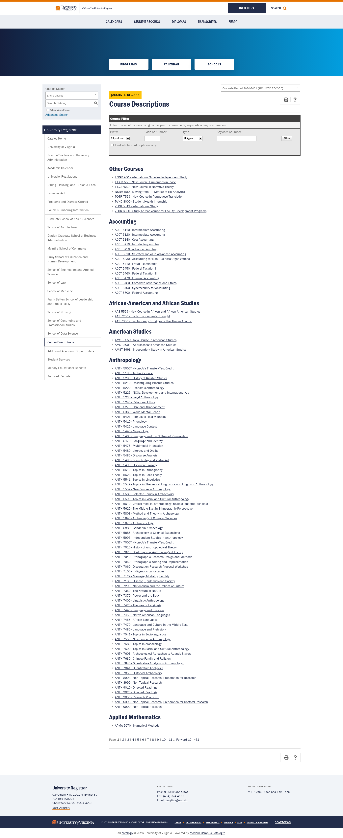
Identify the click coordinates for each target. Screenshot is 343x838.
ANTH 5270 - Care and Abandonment (140, 407)
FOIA (239, 822)
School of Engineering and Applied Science (70, 272)
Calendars (114, 21)
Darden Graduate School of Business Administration (71, 237)
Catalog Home (56, 138)
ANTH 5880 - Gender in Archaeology (139, 528)
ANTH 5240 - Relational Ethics (135, 402)
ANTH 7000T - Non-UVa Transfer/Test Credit (144, 542)
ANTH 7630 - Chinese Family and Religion (143, 658)
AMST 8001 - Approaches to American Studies (145, 345)
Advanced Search (56, 115)
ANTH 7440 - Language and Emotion (139, 610)
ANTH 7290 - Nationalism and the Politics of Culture (149, 586)
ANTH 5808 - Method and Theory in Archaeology (147, 513)
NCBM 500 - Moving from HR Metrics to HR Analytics (150, 192)
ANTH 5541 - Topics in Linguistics (137, 479)
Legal (178, 822)
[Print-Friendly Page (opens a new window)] (286, 99)
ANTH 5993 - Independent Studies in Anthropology (149, 538)
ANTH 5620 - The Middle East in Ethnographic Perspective (154, 508)
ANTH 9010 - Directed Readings (136, 687)
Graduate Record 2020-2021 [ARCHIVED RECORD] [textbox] (253, 88)
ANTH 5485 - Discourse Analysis (136, 455)
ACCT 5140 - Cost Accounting (134, 239)
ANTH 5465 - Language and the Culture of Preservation (151, 436)
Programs (128, 64)
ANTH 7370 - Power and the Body (137, 595)
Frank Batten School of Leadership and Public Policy (70, 301)
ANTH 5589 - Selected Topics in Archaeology (144, 494)
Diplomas (179, 21)
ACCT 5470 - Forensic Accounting (137, 278)
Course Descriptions (60, 342)
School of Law (56, 282)
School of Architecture (62, 227)
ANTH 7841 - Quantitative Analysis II (139, 668)
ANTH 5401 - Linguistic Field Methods (140, 417)
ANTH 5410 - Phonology (131, 421)
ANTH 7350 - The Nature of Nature (138, 591)
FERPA (233, 21)
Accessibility (193, 822)
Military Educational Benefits (66, 368)
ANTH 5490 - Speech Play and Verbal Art (142, 460)
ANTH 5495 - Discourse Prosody (136, 465)
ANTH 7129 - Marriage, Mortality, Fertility (142, 576)
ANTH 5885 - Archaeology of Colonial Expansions (147, 533)
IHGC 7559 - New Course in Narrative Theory (144, 187)
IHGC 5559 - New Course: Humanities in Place (145, 182)
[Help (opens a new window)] (295, 99)
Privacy (228, 822)
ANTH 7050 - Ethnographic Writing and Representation (151, 562)
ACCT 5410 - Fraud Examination (136, 264)
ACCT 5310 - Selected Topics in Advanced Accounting (150, 254)
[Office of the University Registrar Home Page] (84, 8)
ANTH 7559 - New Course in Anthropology (143, 639)
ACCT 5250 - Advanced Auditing (136, 249)
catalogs (127, 833)
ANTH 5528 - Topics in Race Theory (138, 475)
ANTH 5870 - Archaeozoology (134, 523)
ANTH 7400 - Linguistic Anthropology (139, 600)
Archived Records (58, 376)
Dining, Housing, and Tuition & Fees (71, 185)
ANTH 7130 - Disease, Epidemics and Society (145, 581)
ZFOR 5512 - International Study (136, 206)
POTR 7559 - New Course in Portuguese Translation (149, 196)
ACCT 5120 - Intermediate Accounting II (141, 234)
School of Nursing (59, 312)
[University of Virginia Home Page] (73, 822)
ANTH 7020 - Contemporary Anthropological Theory (149, 552)
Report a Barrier (257, 822)
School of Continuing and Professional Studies (64, 323)
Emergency (213, 822)
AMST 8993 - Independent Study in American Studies (150, 349)
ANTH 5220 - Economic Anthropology (139, 388)
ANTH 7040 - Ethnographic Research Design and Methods (153, 557)
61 (197, 739)
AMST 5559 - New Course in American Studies (145, 340)
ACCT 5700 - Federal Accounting (136, 293)
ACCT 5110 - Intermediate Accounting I (141, 230)
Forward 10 (183, 739)
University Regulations (62, 176)
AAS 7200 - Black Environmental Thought (142, 316)
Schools (214, 64)
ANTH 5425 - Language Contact (136, 426)
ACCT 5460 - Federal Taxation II (136, 273)
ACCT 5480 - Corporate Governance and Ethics (145, 283)
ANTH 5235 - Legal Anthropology (136, 397)
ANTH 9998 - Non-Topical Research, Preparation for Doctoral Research (161, 702)
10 (164, 739)
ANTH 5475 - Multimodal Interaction (139, 446)
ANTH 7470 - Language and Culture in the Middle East (151, 625)
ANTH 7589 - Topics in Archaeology (138, 644)
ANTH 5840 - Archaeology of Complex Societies (146, 518)
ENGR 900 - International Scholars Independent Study (151, 177)
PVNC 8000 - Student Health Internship (141, 201)
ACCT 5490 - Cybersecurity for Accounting (142, 288)
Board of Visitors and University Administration (68, 157)
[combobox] (260, 88)
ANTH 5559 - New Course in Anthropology (143, 489)
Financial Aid (56, 193)
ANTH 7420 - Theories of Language (138, 605)
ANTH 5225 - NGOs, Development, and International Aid (152, 392)
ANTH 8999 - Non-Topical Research (138, 682)
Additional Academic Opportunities (70, 351)
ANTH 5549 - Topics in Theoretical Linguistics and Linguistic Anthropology (164, 484)
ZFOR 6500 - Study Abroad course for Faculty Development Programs (160, 211)
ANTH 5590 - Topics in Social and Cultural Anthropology (152, 499)
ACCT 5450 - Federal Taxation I (135, 268)
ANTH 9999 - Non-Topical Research (138, 707)
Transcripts (207, 21)
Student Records (147, 21)
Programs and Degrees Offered (67, 202)
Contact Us (283, 822)
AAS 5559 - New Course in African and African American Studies (157, 311)
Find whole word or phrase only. (136, 145)
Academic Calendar (60, 168)
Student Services (58, 359)
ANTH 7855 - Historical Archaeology (138, 673)
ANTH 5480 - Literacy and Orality (136, 450)
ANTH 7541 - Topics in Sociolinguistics (140, 634)
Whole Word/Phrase (60, 109)
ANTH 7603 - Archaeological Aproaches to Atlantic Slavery (153, 653)
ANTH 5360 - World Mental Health (137, 412)
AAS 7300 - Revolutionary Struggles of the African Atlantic (153, 321)
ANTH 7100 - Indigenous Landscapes (139, 571)
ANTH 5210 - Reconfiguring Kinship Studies (144, 383)
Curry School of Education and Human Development (67, 259)
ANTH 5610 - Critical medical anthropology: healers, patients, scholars (161, 504)
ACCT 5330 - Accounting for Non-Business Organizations (152, 259)
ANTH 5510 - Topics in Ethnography (139, 470)
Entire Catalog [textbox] (55, 95)
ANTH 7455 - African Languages (136, 620)
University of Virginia (61, 147)
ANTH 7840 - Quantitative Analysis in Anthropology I (149, 663)
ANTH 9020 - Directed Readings (136, 692)
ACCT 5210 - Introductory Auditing (137, 244)
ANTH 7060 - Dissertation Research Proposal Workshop (151, 566)
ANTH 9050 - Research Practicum (137, 697)
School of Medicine (60, 291)
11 (170, 739)
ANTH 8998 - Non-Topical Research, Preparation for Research (155, 678)
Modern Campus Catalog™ (207, 833)
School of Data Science (62, 333)
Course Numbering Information (68, 210)
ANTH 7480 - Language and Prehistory (140, 629)
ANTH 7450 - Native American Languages (142, 615)
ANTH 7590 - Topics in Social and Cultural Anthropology (152, 649)
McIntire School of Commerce (66, 248)
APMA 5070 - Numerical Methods (137, 725)
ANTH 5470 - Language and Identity (139, 441)
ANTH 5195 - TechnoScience (134, 373)
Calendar (171, 64)
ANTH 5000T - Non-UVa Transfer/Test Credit (144, 368)
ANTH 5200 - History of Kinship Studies (141, 378)
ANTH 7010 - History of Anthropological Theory (146, 547)
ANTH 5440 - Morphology (131, 431)
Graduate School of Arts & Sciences (70, 219)
